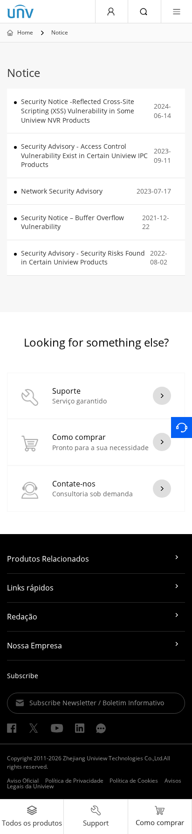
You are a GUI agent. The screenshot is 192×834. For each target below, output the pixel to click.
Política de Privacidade (74, 781)
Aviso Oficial (23, 781)
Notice (59, 32)
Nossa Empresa (34, 645)
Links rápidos (30, 588)
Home (25, 32)
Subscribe (22, 675)
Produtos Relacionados (48, 559)
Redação (22, 617)
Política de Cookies (134, 781)
